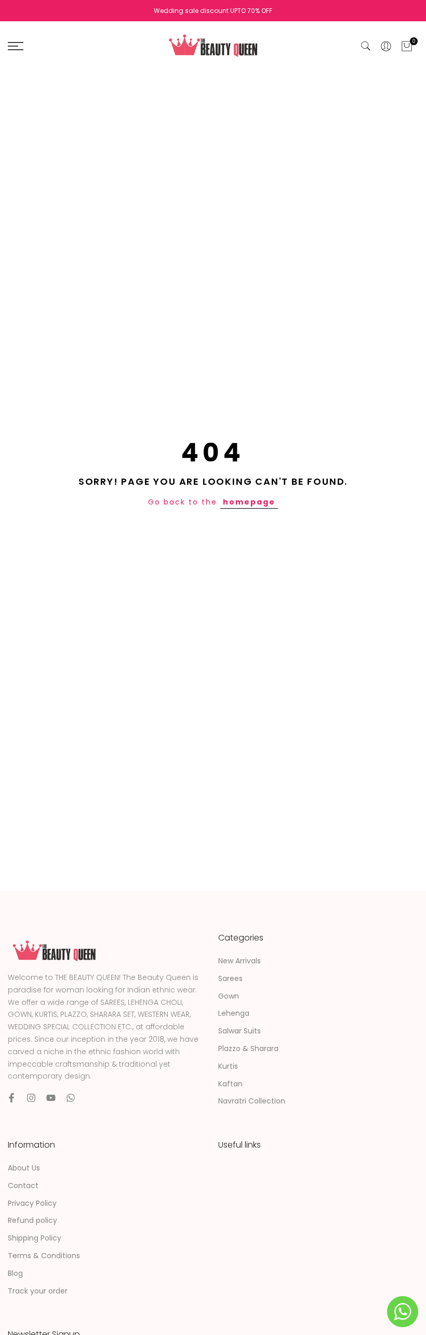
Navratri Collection (251, 1101)
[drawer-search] (365, 46)
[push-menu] (15, 46)
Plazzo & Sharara (248, 1048)
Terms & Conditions (44, 1255)
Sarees (230, 978)
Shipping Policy (34, 1238)
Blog (15, 1273)
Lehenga (233, 1013)
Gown (228, 996)
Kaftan (230, 1084)
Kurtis (228, 1066)
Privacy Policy (32, 1203)
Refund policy (32, 1220)
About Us (24, 1168)
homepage (249, 502)
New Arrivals (239, 961)
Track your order (38, 1291)
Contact (23, 1185)
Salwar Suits (239, 1031)
